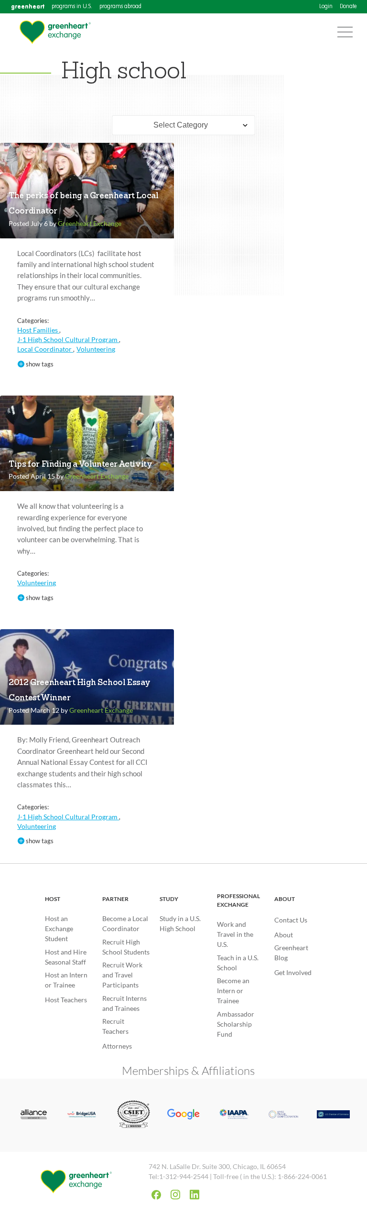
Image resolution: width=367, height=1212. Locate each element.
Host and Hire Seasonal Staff (65, 957)
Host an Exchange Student (59, 928)
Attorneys (117, 1046)
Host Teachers (66, 1000)
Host (52, 898)
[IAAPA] (233, 1115)
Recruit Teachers (115, 1026)
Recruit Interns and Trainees (124, 1003)
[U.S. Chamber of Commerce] (333, 1115)
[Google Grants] (183, 1115)
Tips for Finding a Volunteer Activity (80, 465)
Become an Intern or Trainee (233, 990)
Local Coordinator (45, 349)
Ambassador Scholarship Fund (235, 1024)
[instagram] (175, 1194)
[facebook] (156, 1195)
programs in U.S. (72, 7)
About (284, 898)
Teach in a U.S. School (238, 963)
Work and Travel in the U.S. (235, 934)
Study (169, 898)
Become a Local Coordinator (125, 923)
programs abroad (120, 7)
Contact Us (290, 920)
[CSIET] (133, 1115)
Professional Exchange (238, 900)
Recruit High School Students (126, 947)
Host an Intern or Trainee (66, 980)
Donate (348, 7)
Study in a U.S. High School (180, 923)
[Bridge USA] (83, 1115)
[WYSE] (283, 1115)
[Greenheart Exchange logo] (55, 32)
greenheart (27, 6)
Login (326, 7)
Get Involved (293, 972)
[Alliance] (33, 1115)
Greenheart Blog (291, 953)
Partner (115, 898)
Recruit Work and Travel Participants (122, 975)
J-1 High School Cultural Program (68, 339)
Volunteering (95, 349)
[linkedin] (194, 1194)
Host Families (38, 330)
